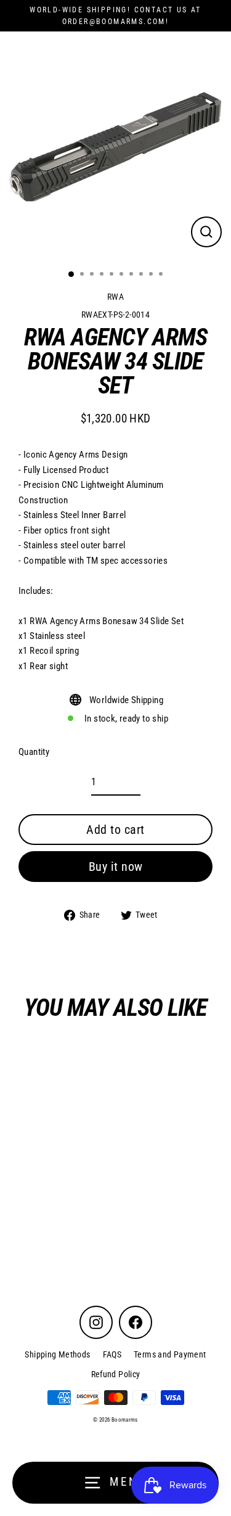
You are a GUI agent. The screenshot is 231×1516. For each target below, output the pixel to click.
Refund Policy (115, 1374)
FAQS (112, 1354)
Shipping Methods (57, 1354)
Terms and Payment (170, 1354)
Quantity (33, 751)
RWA (115, 297)
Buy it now (116, 866)
